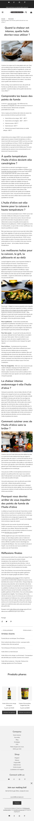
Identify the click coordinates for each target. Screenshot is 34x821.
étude (5, 396)
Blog (17, 740)
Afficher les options (9, 712)
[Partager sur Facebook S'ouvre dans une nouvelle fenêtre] (2, 621)
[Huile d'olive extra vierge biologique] (9, 693)
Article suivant (27, 630)
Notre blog (11, 18)
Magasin (17, 758)
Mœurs (17, 760)
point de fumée (12, 103)
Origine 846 (17, 762)
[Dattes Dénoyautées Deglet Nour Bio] (25, 693)
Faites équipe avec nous (17, 747)
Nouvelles (17, 737)
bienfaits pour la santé (11, 532)
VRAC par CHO (17, 749)
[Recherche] (26, 12)
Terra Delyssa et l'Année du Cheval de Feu (13, 648)
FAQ (17, 744)
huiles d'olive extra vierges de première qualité (14, 310)
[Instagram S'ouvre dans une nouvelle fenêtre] (19, 2)
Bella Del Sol (17, 765)
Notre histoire (17, 735)
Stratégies (17, 742)
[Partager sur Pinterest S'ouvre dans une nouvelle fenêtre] (11, 621)
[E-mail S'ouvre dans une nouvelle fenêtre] (9, 2)
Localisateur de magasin (17, 769)
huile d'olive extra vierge (11, 578)
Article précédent (8, 630)
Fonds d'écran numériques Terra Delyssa (12, 638)
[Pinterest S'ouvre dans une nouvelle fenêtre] (24, 2)
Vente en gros (17, 767)
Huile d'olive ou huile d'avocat (9, 651)
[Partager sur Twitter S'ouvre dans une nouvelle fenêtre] (6, 621)
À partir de (9, 708)
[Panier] (31, 12)
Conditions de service (19, 810)
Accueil (3, 18)
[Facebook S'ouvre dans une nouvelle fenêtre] (14, 2)
